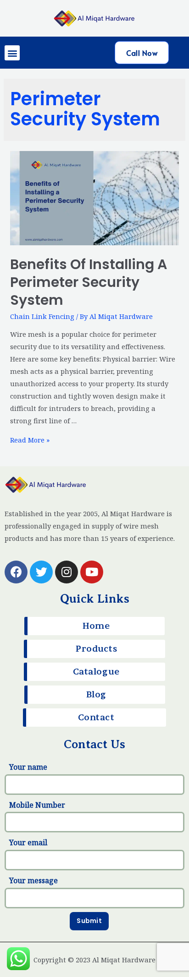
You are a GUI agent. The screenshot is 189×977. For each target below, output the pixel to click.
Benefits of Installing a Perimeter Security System (88, 282)
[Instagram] (66, 572)
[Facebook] (16, 572)
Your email (28, 842)
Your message (33, 880)
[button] (12, 52)
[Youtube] (91, 572)
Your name (28, 767)
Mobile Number (37, 805)
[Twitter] (41, 572)
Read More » (30, 439)
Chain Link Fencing (42, 316)
